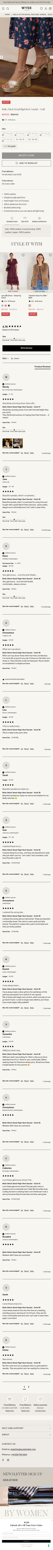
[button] (7, 8)
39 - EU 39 (45, 134)
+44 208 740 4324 (19, 1455)
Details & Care (12, 222)
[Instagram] (8, 1460)
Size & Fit (24, 222)
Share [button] (32, 453)
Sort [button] (4, 358)
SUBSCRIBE (26, 1541)
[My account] (46, 8)
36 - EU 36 (7, 134)
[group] (26, 327)
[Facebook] (3, 1460)
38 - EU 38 (32, 134)
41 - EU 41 (20, 140)
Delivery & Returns (39, 222)
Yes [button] (22, 453)
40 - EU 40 (7, 140)
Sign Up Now (10, 1480)
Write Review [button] (26, 348)
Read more (10, 1411)
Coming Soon (40, 1411)
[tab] (43, 367)
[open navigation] (3, 9)
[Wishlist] (41, 8)
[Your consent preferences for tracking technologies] (48, 1545)
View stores (10, 1499)
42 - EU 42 (32, 140)
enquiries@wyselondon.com (35, 2)
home (7, 14)
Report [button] (26, 453)
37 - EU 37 (20, 134)
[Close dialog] (52, 1520)
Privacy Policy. (29, 1546)
